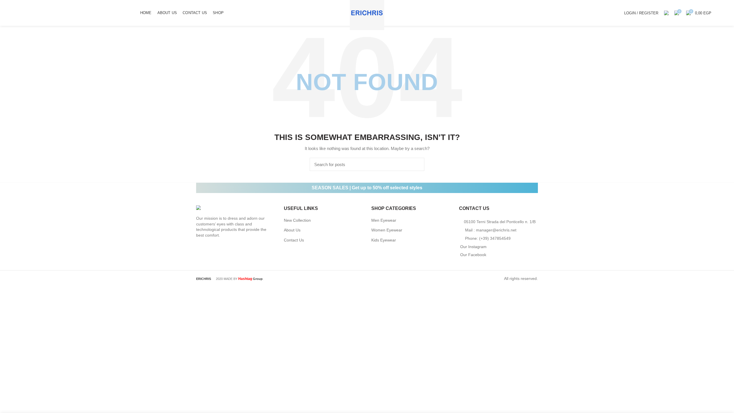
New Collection (297, 220)
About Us (292, 230)
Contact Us (294, 240)
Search (416, 164)
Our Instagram (473, 246)
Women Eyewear (386, 230)
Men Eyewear (383, 220)
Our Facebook (473, 254)
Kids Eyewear (383, 240)
